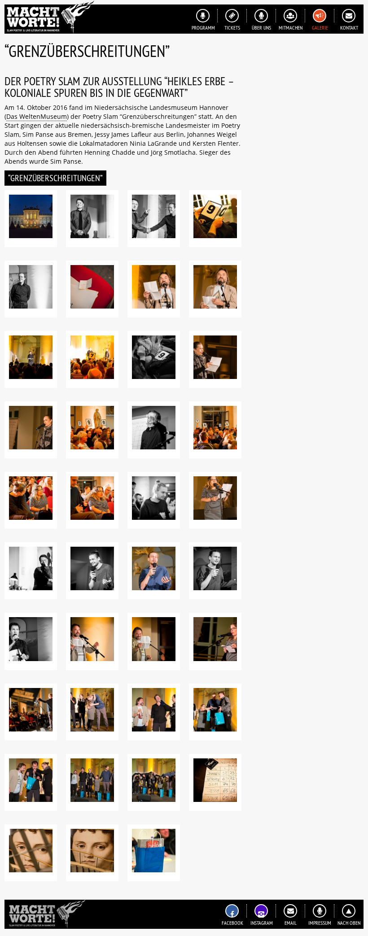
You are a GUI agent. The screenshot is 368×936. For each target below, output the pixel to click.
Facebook (232, 922)
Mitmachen (290, 27)
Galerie (320, 27)
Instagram (261, 922)
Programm (203, 27)
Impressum (319, 922)
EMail (291, 922)
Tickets (232, 27)
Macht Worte (49, 17)
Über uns (261, 27)
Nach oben (348, 922)
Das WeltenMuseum (36, 116)
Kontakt (349, 27)
